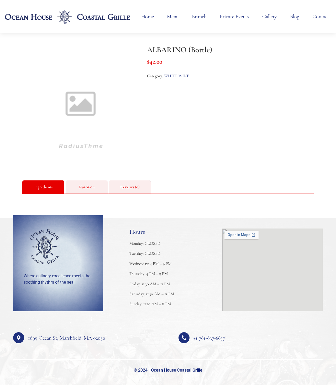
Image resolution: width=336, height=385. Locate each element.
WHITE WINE (176, 76)
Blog (294, 16)
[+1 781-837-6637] (184, 337)
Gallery (269, 16)
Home (147, 16)
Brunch (199, 16)
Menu (173, 16)
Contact (320, 16)
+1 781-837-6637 (209, 338)
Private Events (234, 16)
